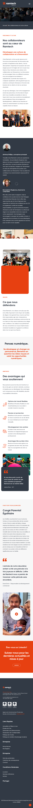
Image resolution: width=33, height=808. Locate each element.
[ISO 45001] (15, 705)
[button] (29, 4)
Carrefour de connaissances (11, 760)
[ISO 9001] (5, 705)
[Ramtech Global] (9, 4)
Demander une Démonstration (11, 730)
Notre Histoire (7, 746)
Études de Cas (7, 728)
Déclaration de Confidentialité (11, 732)
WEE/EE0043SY (21, 714)
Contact (5, 762)
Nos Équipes (6, 748)
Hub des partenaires (8, 758)
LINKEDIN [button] (16, 665)
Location (5, 772)
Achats (5, 776)
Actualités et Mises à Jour (10, 726)
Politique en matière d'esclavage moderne (15, 737)
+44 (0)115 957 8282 (7, 698)
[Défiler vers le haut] (30, 805)
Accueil (5, 25)
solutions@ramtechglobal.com (10, 697)
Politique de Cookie (8, 735)
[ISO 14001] (10, 705)
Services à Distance (8, 774)
